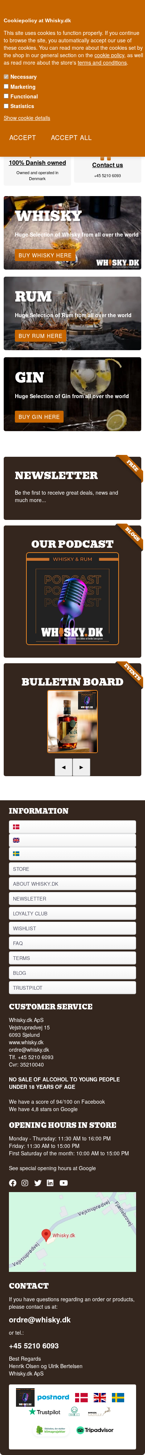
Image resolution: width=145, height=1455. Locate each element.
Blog (19, 972)
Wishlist (24, 928)
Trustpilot (27, 987)
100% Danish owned (37, 162)
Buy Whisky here (45, 255)
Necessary (23, 76)
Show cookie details (27, 117)
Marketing (23, 86)
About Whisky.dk (35, 883)
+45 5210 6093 (107, 175)
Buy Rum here (40, 335)
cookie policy (109, 55)
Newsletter (29, 898)
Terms (21, 957)
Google (87, 1168)
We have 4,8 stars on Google (43, 1109)
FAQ (18, 943)
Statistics (22, 106)
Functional (24, 96)
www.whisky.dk (26, 1042)
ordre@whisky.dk (29, 1049)
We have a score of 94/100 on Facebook (57, 1101)
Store (21, 868)
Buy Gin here (39, 416)
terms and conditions (102, 62)
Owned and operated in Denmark (37, 175)
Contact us (107, 164)
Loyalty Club (30, 913)
